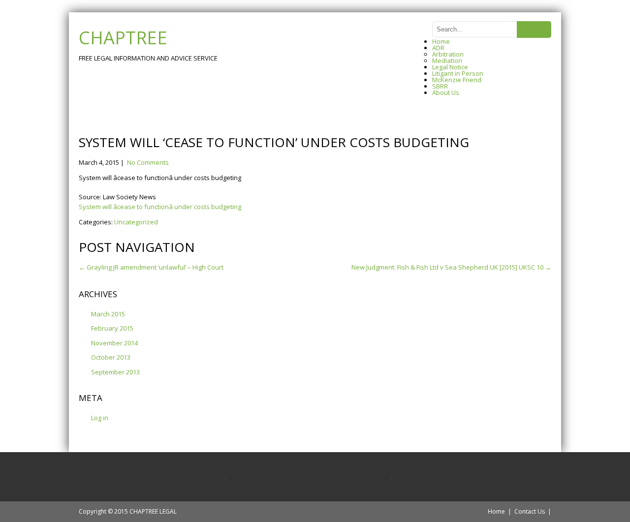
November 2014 (114, 342)
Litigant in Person (457, 73)
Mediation (447, 60)
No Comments (148, 162)
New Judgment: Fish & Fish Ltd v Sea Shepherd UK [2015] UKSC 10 (451, 267)
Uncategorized (136, 221)
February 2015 (112, 328)
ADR (438, 47)
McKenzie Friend (456, 79)
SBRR (440, 86)
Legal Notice (450, 66)
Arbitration (448, 54)
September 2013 (115, 372)
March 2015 (108, 313)
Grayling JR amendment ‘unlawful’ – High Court (151, 267)
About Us (445, 92)
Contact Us (529, 511)
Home (441, 41)
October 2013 (110, 357)
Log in (99, 417)
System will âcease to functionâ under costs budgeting (160, 206)
